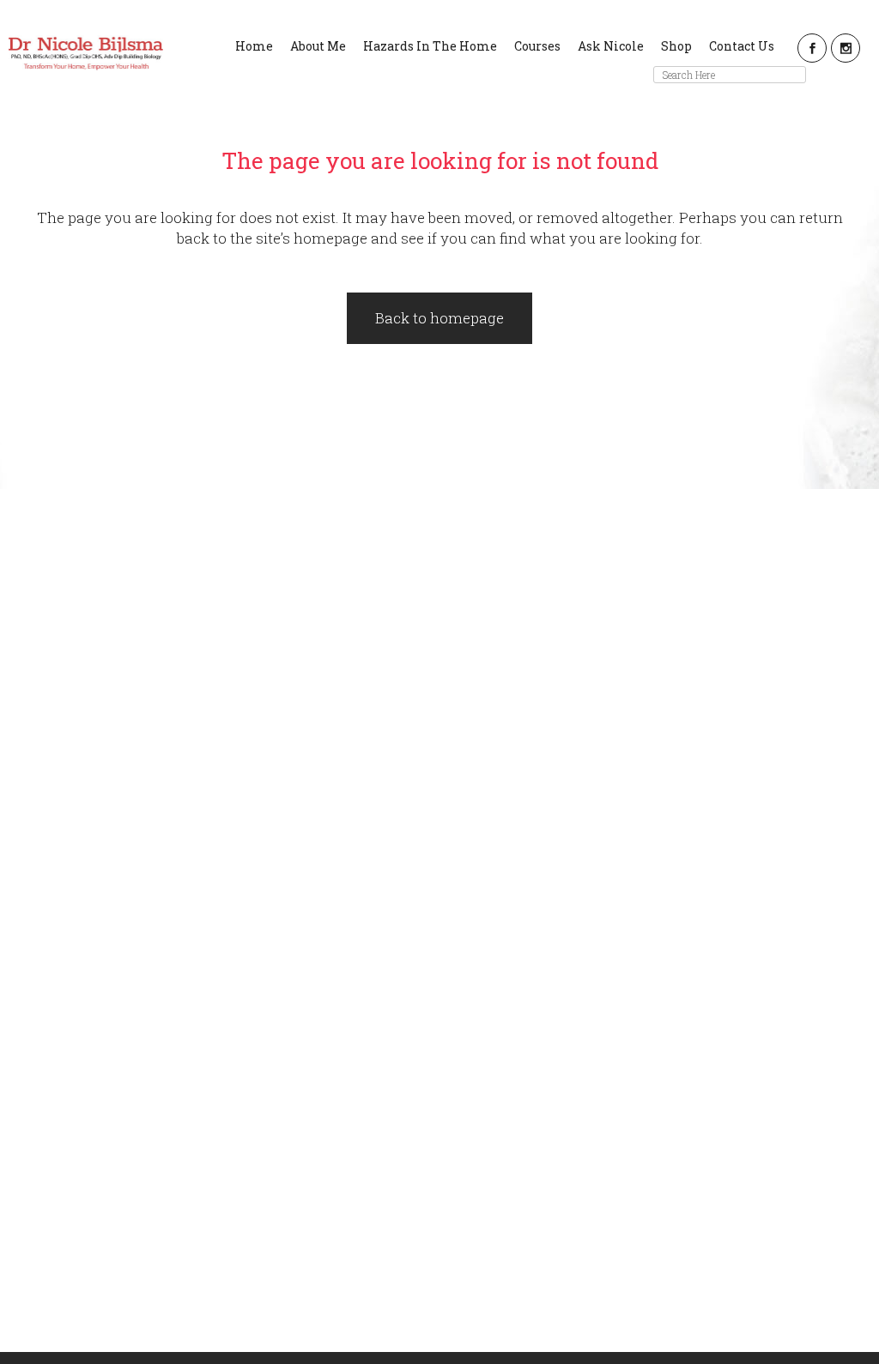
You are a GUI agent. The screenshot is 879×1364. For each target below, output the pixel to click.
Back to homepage (439, 318)
